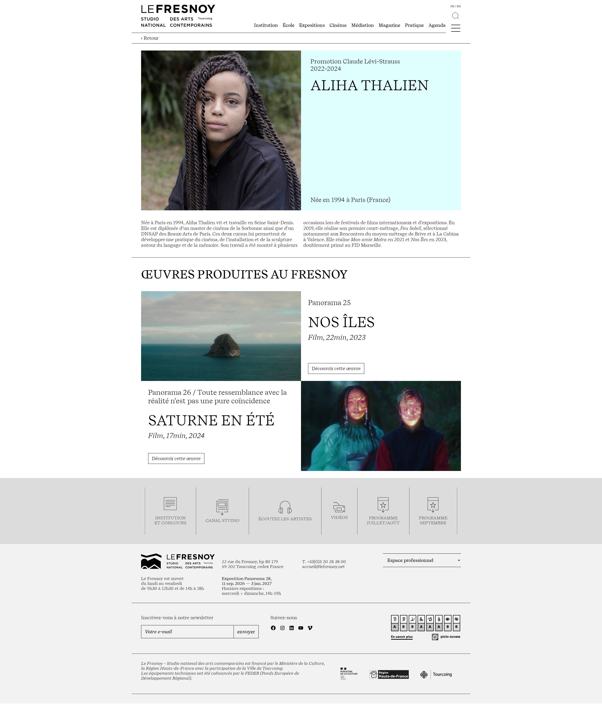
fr (452, 6)
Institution (266, 25)
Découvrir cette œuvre (336, 368)
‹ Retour (149, 38)
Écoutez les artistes (285, 518)
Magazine (389, 25)
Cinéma (338, 25)
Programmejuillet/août (383, 520)
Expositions (312, 25)
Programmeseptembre (433, 520)
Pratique (414, 25)
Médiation (362, 25)
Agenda (437, 25)
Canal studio (222, 520)
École (288, 25)
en (459, 6)
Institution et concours (170, 520)
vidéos (339, 517)
